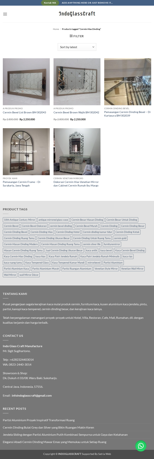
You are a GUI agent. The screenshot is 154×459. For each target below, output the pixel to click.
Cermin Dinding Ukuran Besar (54, 238)
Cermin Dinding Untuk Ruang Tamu (92, 238)
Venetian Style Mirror (106, 268)
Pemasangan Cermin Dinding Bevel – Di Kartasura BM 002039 (127, 113)
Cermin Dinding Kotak (127, 231)
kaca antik (91, 250)
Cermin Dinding (109, 225)
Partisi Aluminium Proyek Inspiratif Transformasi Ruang (39, 420)
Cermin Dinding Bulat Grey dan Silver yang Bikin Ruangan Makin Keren (48, 427)
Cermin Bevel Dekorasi (34, 225)
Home (56, 29)
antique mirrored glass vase (53, 219)
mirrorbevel (94, 262)
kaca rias (127, 256)
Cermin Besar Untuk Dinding (121, 219)
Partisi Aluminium (113, 262)
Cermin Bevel (11, 225)
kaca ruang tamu (13, 262)
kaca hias (40, 256)
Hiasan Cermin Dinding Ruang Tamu (23, 250)
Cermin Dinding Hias (42, 231)
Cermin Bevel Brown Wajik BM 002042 (76, 112)
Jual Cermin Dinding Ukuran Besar (64, 250)
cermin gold (120, 238)
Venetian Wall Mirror (132, 268)
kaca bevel (106, 250)
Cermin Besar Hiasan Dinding (87, 219)
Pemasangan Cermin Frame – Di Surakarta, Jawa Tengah (21, 183)
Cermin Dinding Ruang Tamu (19, 238)
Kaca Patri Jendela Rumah (63, 256)
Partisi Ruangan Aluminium (76, 268)
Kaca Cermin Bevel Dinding (130, 250)
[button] (5, 14)
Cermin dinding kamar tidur (97, 231)
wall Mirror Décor (29, 274)
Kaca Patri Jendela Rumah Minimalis (99, 256)
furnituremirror (112, 244)
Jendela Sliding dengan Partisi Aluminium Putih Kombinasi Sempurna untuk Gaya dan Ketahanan (65, 434)
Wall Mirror (10, 274)
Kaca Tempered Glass (37, 262)
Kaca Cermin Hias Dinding (18, 256)
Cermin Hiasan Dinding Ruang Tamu (60, 244)
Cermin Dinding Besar (132, 225)
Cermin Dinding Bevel (15, 231)
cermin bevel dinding (61, 225)
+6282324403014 (22, 359)
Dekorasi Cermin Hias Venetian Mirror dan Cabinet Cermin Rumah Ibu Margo (76, 183)
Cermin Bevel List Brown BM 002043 (24, 112)
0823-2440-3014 (20, 364)
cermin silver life (91, 244)
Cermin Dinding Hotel (67, 231)
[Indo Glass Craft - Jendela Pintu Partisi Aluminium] (77, 14)
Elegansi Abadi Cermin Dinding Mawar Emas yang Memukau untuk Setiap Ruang (54, 442)
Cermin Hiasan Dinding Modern (21, 244)
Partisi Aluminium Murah (45, 268)
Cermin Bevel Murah (86, 225)
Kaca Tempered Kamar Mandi (68, 262)
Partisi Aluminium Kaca (16, 268)
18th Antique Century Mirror (19, 219)
